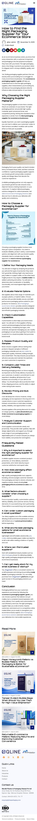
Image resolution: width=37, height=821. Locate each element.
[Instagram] (8, 757)
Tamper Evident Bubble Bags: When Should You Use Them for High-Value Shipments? (17, 700)
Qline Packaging (7, 555)
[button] (4, 50)
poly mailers (25, 351)
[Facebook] (4, 757)
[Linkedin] (18, 757)
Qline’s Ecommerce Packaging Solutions (15, 194)
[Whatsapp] (23, 757)
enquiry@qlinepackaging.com (11, 800)
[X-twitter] (13, 757)
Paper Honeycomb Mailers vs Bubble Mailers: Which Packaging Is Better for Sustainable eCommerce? (17, 662)
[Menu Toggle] (34, 3)
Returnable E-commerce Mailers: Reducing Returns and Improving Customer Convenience (18, 737)
